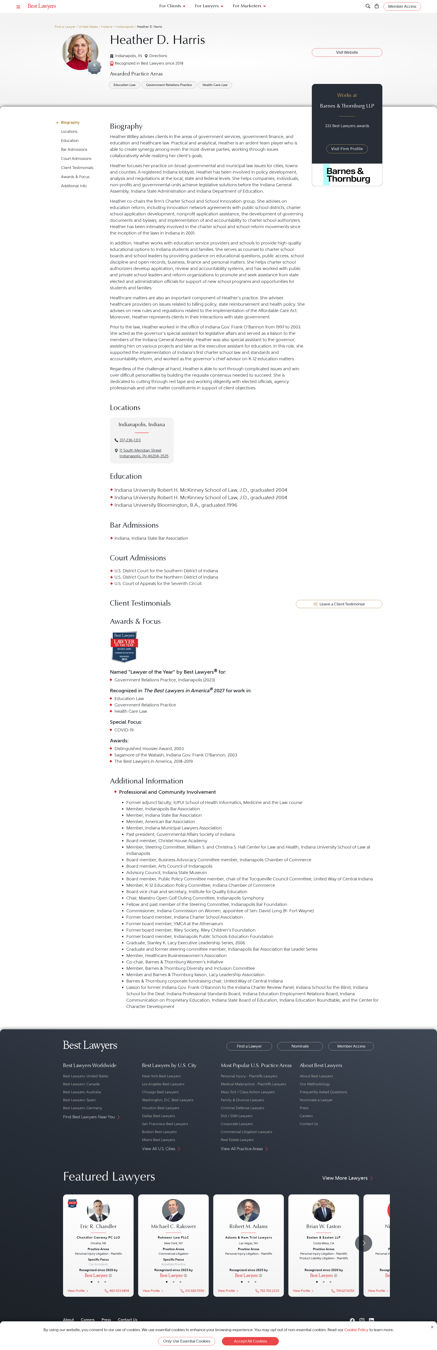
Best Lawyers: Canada (81, 1084)
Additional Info (73, 186)
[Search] (368, 6)
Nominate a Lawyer (316, 1100)
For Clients (170, 6)
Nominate (300, 1046)
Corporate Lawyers (237, 1124)
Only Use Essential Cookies (186, 1341)
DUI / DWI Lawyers (236, 1116)
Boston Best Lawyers (159, 1132)
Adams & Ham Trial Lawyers (248, 1237)
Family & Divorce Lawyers (242, 1100)
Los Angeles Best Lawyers (163, 1084)
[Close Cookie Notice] (432, 1327)
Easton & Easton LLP (323, 1237)
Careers (306, 1116)
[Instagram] (361, 1319)
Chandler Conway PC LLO (98, 1237)
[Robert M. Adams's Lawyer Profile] (248, 1216)
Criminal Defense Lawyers (242, 1108)
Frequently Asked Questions (323, 1092)
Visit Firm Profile (347, 148)
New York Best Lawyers (161, 1076)
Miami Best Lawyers (158, 1140)
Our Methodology (315, 1084)
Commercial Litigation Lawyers (246, 1132)
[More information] (110, 1275)
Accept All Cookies (250, 1341)
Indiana (106, 27)
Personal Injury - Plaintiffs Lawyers (249, 1076)
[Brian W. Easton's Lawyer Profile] (323, 1216)
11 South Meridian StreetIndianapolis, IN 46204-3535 (143, 453)
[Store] (377, 6)
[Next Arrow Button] (363, 1243)
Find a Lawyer (65, 27)
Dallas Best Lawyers (158, 1116)
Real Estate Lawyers (237, 1140)
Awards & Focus (75, 177)
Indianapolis (125, 27)
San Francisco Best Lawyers (165, 1124)
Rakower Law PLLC (173, 1237)
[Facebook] (352, 1319)
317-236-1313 (130, 440)
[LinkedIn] (371, 1319)
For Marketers (247, 6)
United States (88, 27)
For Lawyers (207, 6)
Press (304, 1108)
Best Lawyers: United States (85, 1076)
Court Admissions (76, 158)
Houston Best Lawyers (160, 1108)
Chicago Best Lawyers (160, 1092)
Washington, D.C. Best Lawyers (167, 1100)
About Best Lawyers (316, 1076)
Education (70, 141)
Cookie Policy (356, 1329)
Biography (70, 122)
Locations (69, 131)
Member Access (351, 1046)
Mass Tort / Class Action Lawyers (248, 1092)
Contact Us (309, 1124)
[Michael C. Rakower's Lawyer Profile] (173, 1216)
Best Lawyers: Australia (82, 1092)
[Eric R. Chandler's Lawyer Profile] (98, 1216)
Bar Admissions (74, 149)
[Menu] (18, 6)
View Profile (76, 1291)
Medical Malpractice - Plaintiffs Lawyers (253, 1084)
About (68, 1319)
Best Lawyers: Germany (82, 1108)
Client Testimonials (77, 168)
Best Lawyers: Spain (79, 1100)
